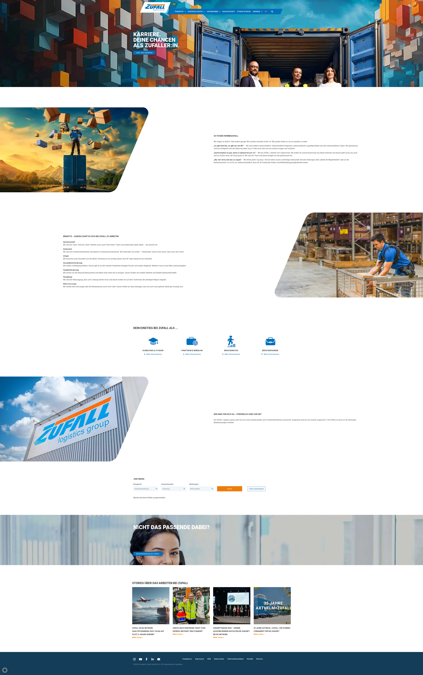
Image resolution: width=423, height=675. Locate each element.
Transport (179, 11)
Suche (229, 489)
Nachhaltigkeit (228, 11)
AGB (209, 659)
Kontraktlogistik (195, 11)
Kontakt (250, 659)
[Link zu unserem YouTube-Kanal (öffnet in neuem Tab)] (140, 659)
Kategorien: (137, 484)
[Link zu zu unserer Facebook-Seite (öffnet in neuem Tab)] (146, 659)
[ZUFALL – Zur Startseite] (155, 7)
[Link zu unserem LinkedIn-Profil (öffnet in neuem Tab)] (152, 659)
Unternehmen (212, 11)
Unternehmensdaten (235, 659)
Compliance (187, 659)
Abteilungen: (194, 484)
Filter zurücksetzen (256, 489)
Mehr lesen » (137, 637)
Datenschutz (219, 659)
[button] (272, 12)
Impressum (199, 659)
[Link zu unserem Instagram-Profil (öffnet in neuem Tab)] (134, 659)
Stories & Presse (244, 11)
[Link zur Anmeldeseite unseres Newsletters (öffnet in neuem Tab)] (158, 659)
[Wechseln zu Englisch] (266, 11)
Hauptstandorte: (167, 484)
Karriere (256, 11)
